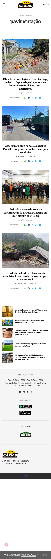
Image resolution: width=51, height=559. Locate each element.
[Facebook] (19, 392)
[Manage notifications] (6, 544)
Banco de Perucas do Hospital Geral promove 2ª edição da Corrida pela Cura (31, 311)
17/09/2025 (29, 93)
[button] (48, 4)
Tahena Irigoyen (20, 283)
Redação (21, 93)
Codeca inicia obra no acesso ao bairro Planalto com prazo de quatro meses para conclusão (25, 149)
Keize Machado (21, 156)
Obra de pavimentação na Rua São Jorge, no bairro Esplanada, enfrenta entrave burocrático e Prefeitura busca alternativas (25, 84)
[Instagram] (23, 392)
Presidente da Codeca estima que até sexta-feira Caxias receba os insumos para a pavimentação (25, 276)
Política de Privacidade (16, 464)
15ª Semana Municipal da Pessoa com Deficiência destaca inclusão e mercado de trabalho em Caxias (30, 357)
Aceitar (44, 555)
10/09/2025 (32, 156)
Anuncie (5, 461)
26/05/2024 (29, 220)
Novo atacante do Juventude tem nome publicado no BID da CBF (29, 322)
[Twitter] (31, 392)
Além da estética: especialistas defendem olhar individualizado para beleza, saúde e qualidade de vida (31, 332)
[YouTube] (27, 392)
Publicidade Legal (21, 461)
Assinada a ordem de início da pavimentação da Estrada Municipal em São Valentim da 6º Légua (25, 212)
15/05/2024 (32, 283)
